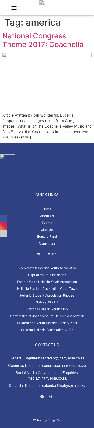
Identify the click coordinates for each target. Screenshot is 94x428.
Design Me (54, 420)
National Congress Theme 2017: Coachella (43, 40)
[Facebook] (42, 396)
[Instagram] (50, 396)
